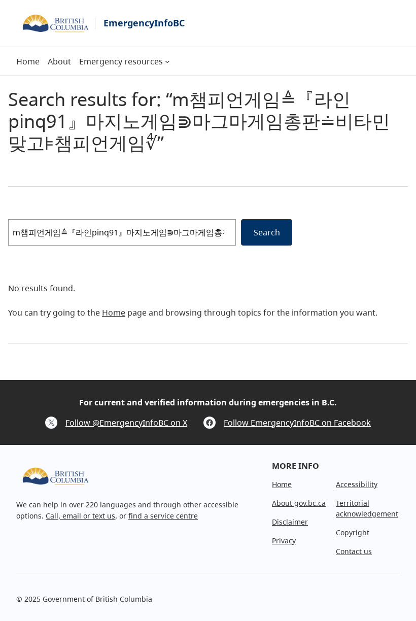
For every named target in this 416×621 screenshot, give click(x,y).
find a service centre (163, 516)
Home (113, 312)
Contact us (354, 551)
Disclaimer (290, 522)
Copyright (352, 532)
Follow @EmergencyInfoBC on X (126, 422)
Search (267, 232)
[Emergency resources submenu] (167, 61)
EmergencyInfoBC (144, 23)
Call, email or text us (80, 516)
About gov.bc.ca (299, 503)
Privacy (284, 540)
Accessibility (356, 484)
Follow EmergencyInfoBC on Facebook (297, 422)
